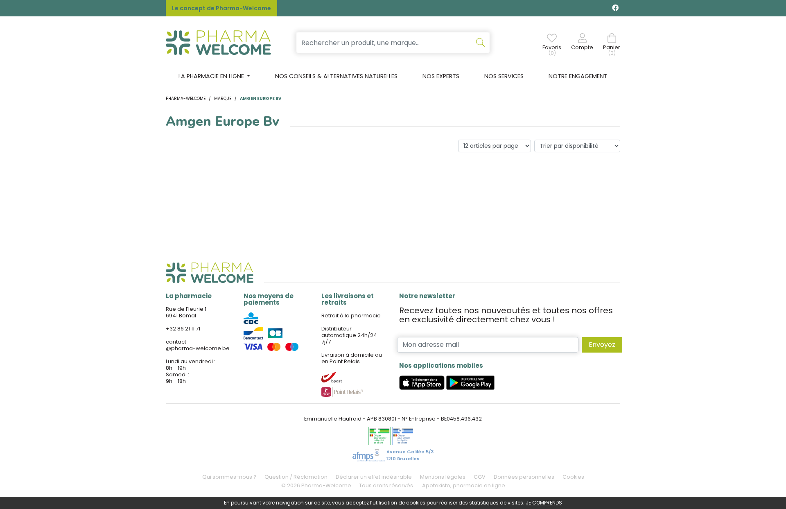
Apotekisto (463, 485)
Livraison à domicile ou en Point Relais (351, 358)
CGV (480, 476)
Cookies (573, 476)
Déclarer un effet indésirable (374, 476)
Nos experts (440, 76)
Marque (222, 98)
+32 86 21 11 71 (183, 329)
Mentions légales (442, 476)
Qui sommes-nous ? (229, 476)
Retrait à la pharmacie (351, 315)
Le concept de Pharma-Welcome (221, 8)
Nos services (504, 76)
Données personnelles (524, 476)
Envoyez (602, 344)
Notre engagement (578, 76)
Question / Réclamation (296, 476)
